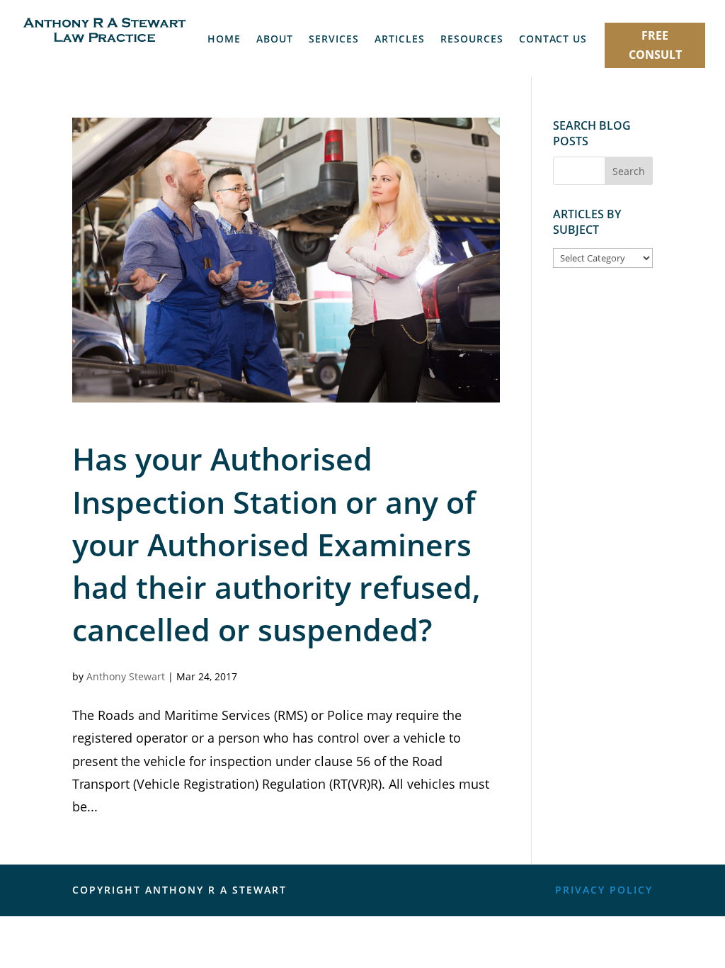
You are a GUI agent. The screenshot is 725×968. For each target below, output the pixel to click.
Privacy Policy (604, 889)
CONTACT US (553, 39)
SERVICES (334, 39)
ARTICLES (400, 39)
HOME (224, 39)
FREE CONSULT (655, 45)
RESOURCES (471, 39)
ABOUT (274, 39)
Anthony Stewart (125, 676)
